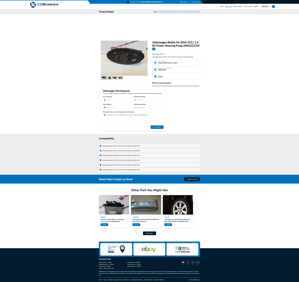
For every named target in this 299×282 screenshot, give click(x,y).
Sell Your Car (126, 279)
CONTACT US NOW (192, 179)
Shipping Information (137, 279)
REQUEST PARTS (238, 6)
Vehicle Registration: (140, 104)
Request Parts (118, 279)
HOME (221, 6)
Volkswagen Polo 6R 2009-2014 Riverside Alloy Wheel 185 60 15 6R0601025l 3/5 (177, 220)
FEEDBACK (256, 6)
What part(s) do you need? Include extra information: (118, 112)
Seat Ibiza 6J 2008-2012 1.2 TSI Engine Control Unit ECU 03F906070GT (112, 220)
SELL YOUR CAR (248, 6)
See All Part (149, 233)
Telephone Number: (140, 96)
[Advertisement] (149, 26)
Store (105, 279)
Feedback (110, 279)
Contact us (197, 2)
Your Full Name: (107, 96)
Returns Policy (148, 279)
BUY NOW (104, 224)
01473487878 (146, 2)
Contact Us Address (158, 279)
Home (155, 11)
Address (184, 2)
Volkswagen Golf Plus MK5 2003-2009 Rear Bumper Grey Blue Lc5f (145, 220)
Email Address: (107, 104)
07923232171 (157, 2)
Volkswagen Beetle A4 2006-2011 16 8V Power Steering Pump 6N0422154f (179, 11)
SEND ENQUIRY (157, 127)
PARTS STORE (228, 6)
